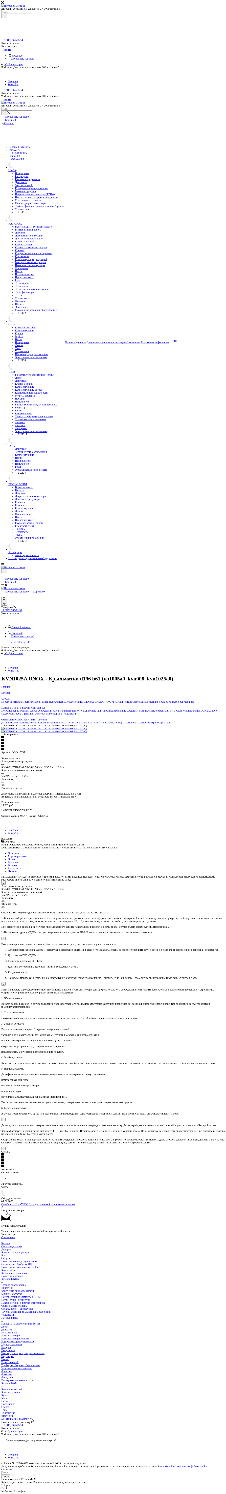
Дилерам (6, 1249)
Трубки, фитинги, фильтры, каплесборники (38, 713)
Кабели (15, 722)
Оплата (12, 859)
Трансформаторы (161, 722)
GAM (97, 701)
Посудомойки (73, 701)
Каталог (5, 1243)
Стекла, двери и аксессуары (17, 1308)
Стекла (5, 1407)
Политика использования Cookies (20, 1267)
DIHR (104, 701)
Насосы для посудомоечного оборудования (169, 701)
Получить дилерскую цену (16, 809)
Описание (13, 853)
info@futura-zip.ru (13, 64)
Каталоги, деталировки (14, 1273)
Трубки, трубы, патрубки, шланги (20, 1365)
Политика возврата (12, 1276)
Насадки (6, 1347)
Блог (4, 1255)
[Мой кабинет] (2, 575)
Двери (4, 1326)
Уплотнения (70, 713)
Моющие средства (126, 710)
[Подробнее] (2, 1207)
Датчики (6, 722)
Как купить (14, 868)
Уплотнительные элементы (16, 1368)
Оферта (5, 1258)
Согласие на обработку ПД (16, 1264)
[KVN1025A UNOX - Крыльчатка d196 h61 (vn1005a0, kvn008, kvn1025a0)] (44, 728)
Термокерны (131, 722)
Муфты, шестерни (11, 1344)
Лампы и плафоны (46, 722)
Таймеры (119, 722)
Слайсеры (59, 701)
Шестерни (7, 1415)
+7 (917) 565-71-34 (12, 40)
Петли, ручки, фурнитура (15, 1299)
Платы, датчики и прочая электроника (23, 1302)
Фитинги (6, 1374)
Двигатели (60, 710)
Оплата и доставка (11, 1246)
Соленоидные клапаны (189, 710)
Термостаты (145, 722)
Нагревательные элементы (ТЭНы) (156, 710)
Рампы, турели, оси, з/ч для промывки (23, 1353)
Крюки (5, 1395)
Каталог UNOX (10, 1279)
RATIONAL (87, 701)
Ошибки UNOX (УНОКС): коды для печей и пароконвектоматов (38, 1204)
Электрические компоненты (17, 1380)
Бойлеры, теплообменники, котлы (20, 1323)
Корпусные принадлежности (99, 710)
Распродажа (21, 710)
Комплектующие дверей (15, 1338)
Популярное (8, 710)
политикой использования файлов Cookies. (184, 1466)
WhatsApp (13, 84)
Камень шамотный (12, 1389)
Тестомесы (29, 701)
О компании (8, 1237)
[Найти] (4, 16)
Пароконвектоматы (12, 701)
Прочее (110, 722)
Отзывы (12, 871)
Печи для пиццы (44, 701)
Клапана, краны (10, 1332)
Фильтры (6, 1371)
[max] (12, 78)
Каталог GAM (9, 1383)
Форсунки (7, 1377)
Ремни (5, 1359)
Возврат (12, 865)
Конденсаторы (27, 722)
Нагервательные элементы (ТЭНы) (21, 1296)
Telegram (13, 81)
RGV (110, 701)
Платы (88, 722)
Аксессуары (138, 701)
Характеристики (17, 856)
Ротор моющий (10, 1362)
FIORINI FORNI (122, 701)
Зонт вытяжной (74, 710)
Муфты (5, 1398)
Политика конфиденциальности (19, 1261)
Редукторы (7, 1356)
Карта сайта (8, 1270)
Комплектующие (10, 1335)
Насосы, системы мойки (70, 722)
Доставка (13, 862)
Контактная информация (15, 1252)
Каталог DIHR (9, 1317)
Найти (6, 1476)
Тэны (4, 1410)
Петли (4, 1401)
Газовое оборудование (41, 710)
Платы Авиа (99, 722)
